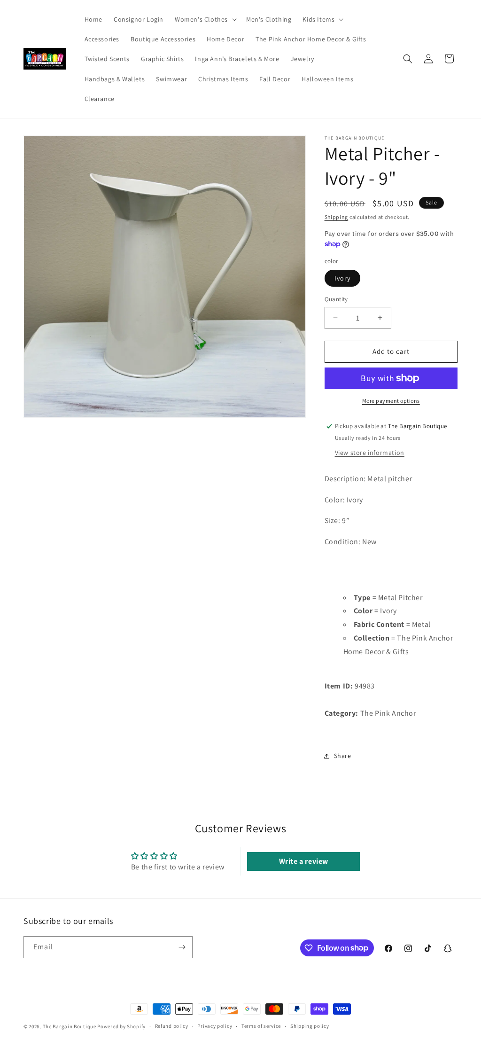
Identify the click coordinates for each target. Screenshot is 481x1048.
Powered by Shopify (121, 1026)
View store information (369, 452)
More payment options (391, 400)
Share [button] (342, 755)
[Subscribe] (181, 947)
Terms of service (261, 1026)
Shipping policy (309, 1026)
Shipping (337, 216)
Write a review (303, 861)
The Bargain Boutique (70, 1026)
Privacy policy (214, 1026)
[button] (204, 19)
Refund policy (171, 1026)
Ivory (342, 278)
